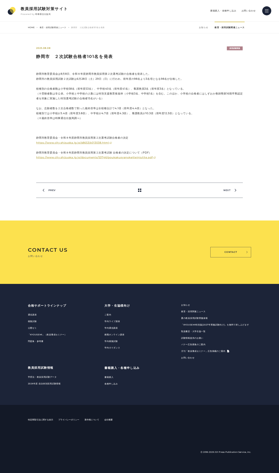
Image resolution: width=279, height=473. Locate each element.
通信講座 (32, 314)
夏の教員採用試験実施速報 (194, 318)
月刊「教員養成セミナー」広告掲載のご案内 (203, 351)
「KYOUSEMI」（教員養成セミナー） (47, 334)
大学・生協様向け (117, 305)
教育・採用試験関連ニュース (53, 27)
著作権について (91, 419)
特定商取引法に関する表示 (40, 419)
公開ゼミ (32, 328)
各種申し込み (111, 383)
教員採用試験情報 (40, 367)
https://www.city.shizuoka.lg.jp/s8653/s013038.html (72, 142)
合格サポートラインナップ (47, 305)
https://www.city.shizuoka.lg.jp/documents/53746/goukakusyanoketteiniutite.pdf (94, 157)
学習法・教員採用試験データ (42, 377)
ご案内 (107, 314)
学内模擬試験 (111, 341)
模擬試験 (32, 321)
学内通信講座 (111, 328)
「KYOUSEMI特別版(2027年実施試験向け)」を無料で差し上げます (215, 324)
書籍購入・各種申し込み (223, 10)
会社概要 (108, 419)
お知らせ (203, 27)
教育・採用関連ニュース (193, 311)
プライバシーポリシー (68, 419)
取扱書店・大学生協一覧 (193, 331)
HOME (31, 27)
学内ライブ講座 (112, 321)
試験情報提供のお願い (192, 338)
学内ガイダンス (112, 347)
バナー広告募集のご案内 (193, 344)
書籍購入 (108, 377)
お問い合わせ (249, 10)
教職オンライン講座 (114, 334)
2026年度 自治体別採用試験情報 (44, 383)
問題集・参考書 (35, 341)
